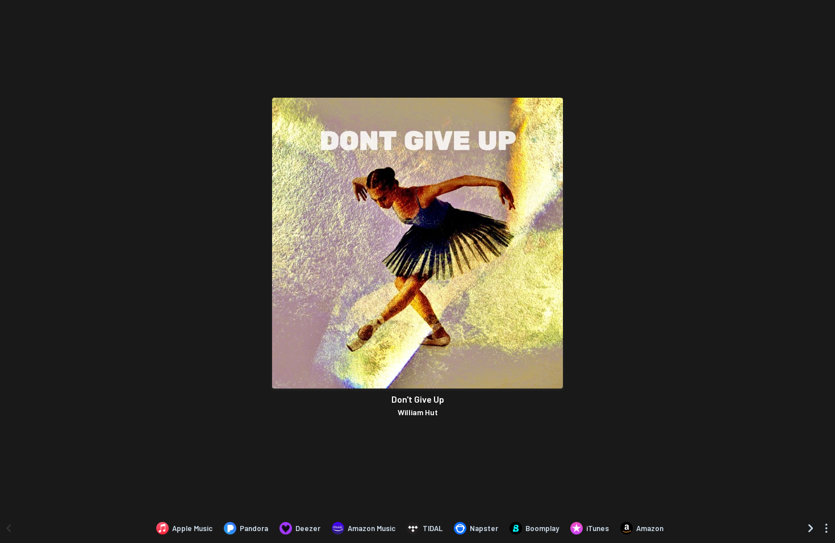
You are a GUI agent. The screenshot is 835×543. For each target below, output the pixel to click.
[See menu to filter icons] (826, 528)
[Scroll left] (8, 528)
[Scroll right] (810, 528)
